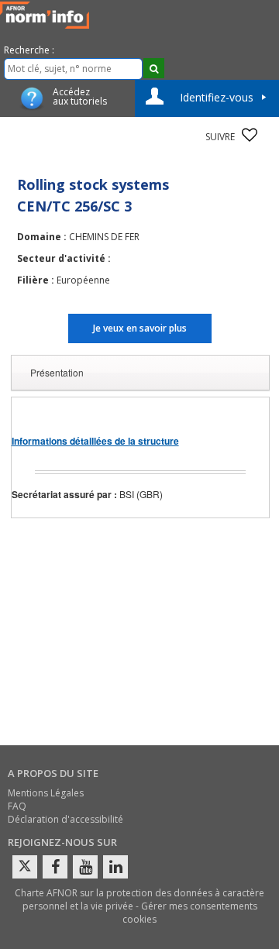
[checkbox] (249, 134)
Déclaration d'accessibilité (65, 819)
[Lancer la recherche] (154, 68)
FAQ (17, 806)
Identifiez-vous (216, 97)
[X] (24, 867)
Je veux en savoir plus (140, 328)
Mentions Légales (46, 792)
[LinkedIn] (115, 867)
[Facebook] (55, 867)
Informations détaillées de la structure (95, 441)
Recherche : (29, 50)
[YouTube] (85, 867)
